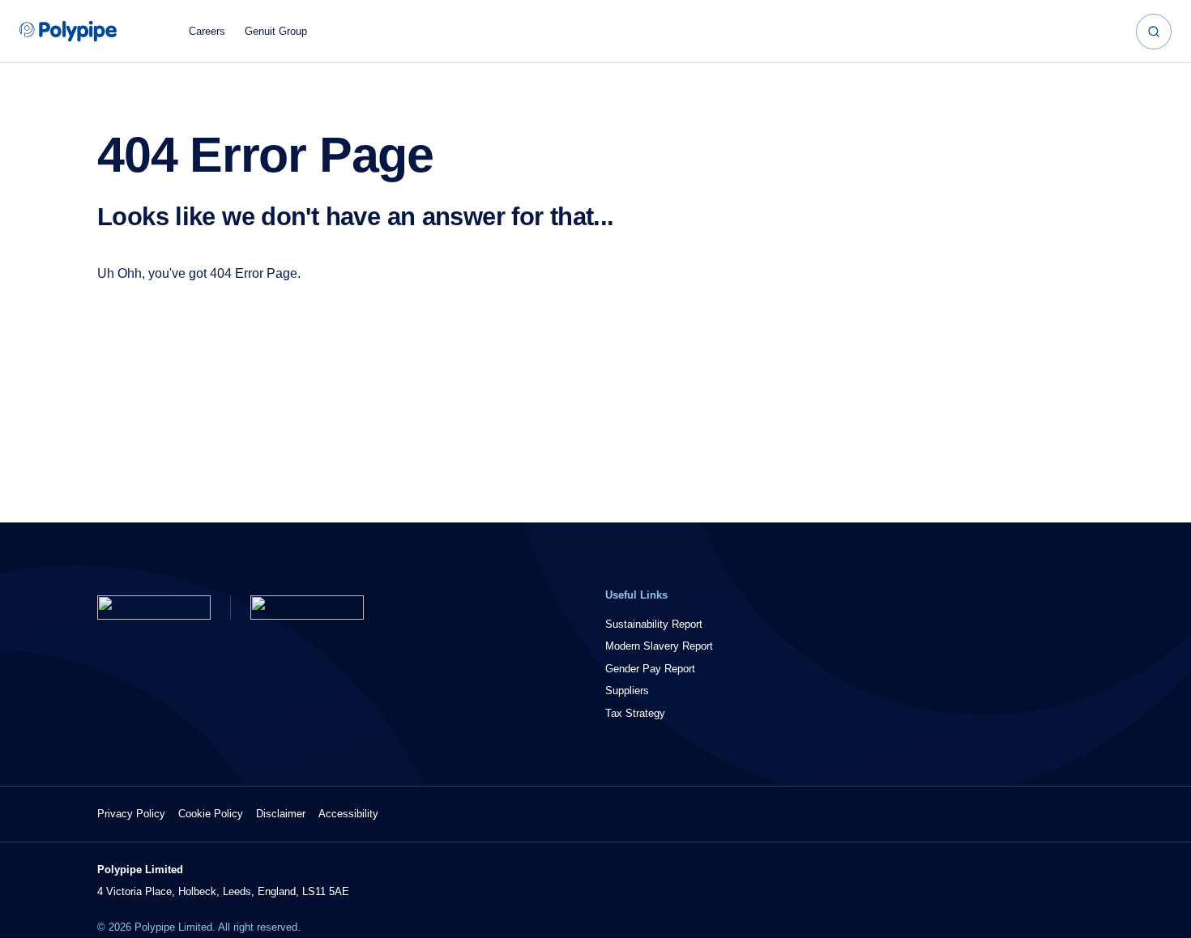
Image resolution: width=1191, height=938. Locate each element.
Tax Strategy (635, 713)
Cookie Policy (210, 814)
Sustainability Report (653, 624)
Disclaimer (280, 814)
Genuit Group (276, 31)
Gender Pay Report (650, 669)
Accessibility (348, 814)
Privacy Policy (131, 814)
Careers (207, 31)
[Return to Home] (154, 607)
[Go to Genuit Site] (307, 607)
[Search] (1154, 31)
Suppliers (627, 690)
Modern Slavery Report (659, 646)
